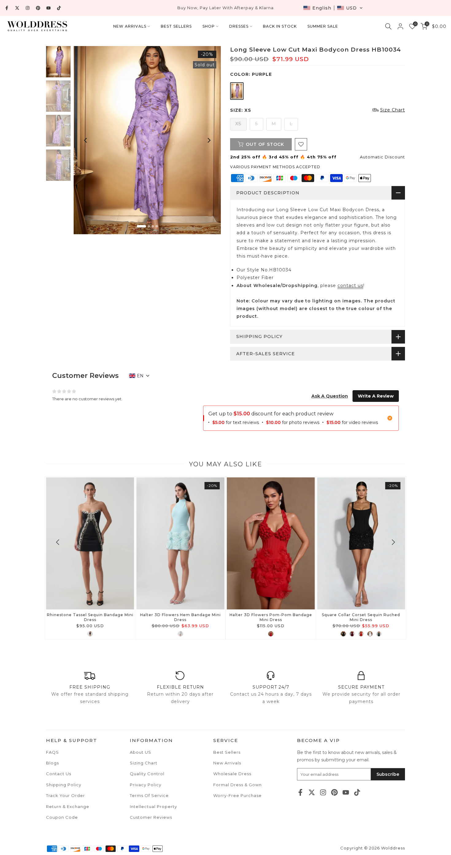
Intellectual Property (153, 806)
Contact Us (58, 773)
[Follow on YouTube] (48, 8)
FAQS (52, 752)
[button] (333, 8)
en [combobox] (140, 376)
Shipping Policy (63, 784)
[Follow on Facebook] (7, 8)
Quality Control (147, 773)
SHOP (208, 26)
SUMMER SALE (322, 26)
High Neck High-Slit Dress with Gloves (180, 614)
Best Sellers (227, 752)
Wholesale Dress (232, 773)
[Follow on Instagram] (27, 8)
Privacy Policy (145, 784)
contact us (350, 285)
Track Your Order (65, 795)
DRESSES (239, 26)
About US (140, 752)
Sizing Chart (143, 762)
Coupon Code (62, 817)
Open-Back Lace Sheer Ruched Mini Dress (90, 617)
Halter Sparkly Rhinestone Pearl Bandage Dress (361, 617)
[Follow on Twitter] (17, 8)
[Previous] (86, 140)
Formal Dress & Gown (237, 784)
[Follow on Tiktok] (59, 8)
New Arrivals (227, 762)
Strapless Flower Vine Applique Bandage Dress (270, 617)
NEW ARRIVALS (129, 26)
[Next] (208, 140)
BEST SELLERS (176, 26)
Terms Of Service (149, 795)
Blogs (52, 762)
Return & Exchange (67, 806)
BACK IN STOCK (280, 26)
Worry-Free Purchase (237, 795)
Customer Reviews (151, 817)
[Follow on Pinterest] (38, 8)
